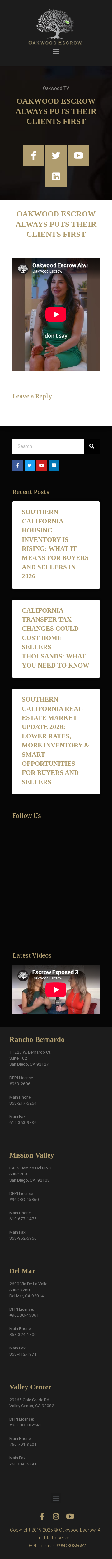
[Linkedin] (55, 176)
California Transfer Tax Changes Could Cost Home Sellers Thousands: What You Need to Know (55, 638)
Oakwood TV (56, 88)
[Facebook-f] (33, 155)
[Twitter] (55, 155)
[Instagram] (56, 1516)
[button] (56, 51)
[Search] (92, 446)
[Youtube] (78, 155)
